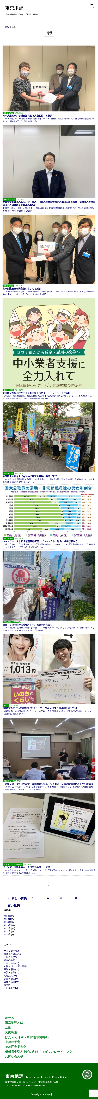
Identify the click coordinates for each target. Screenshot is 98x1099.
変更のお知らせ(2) (13, 960)
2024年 (7, 922)
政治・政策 (8, 113)
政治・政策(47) (11, 972)
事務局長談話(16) (12, 954)
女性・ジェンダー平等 (13, 864)
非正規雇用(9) (11, 988)
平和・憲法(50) (11, 969)
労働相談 (11, 1032)
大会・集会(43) (11, 963)
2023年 (7, 925)
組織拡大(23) (10, 975)
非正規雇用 (8, 539)
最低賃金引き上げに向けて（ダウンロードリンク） (40, 1051)
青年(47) (8, 984)
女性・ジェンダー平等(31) (17, 966)
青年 (6, 705)
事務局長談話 (9, 199)
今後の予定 (12, 1042)
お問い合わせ (14, 1056)
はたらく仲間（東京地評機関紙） (27, 1037)
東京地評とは (14, 1022)
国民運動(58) (10, 957)
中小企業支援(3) (12, 951)
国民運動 (7, 622)
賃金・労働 (8, 390)
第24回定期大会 (15, 1047)
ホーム (9, 1017)
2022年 (7, 928)
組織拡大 (7, 781)
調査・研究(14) (11, 978)
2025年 (7, 919)
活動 (8, 1027)
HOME (6, 27)
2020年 (7, 934)
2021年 (7, 931)
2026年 (7, 916)
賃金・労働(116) (12, 981)
